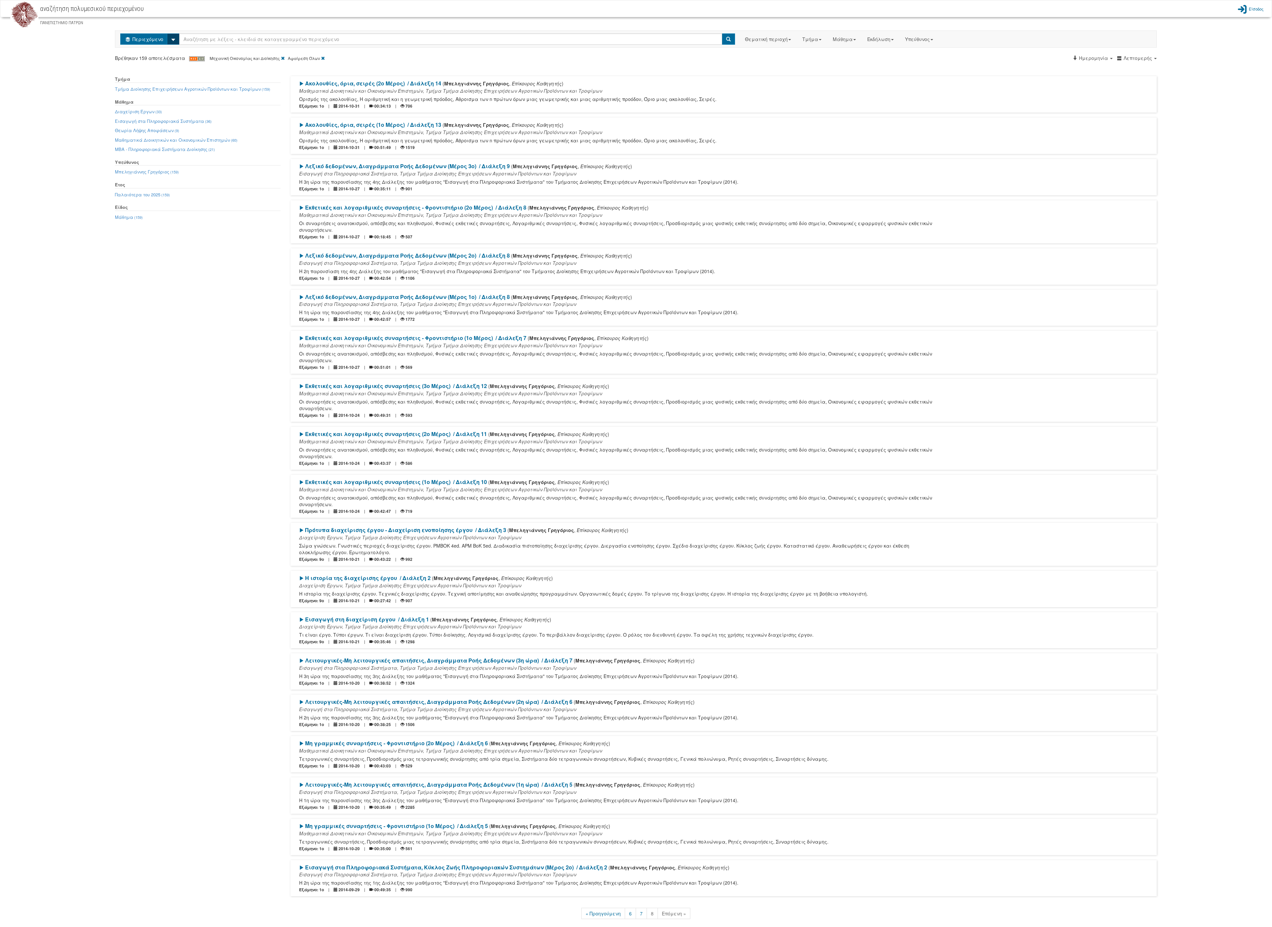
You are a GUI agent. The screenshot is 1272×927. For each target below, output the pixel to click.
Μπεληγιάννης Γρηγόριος (147, 172)
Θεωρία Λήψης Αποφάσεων (147, 130)
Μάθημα (843, 39)
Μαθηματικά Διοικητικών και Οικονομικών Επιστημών (176, 140)
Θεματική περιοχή (766, 39)
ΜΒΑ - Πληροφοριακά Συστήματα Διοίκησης (165, 149)
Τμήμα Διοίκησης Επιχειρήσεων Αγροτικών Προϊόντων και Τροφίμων (192, 89)
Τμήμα (810, 39)
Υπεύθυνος (917, 39)
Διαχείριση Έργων (138, 111)
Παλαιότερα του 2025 (142, 194)
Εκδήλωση (878, 39)
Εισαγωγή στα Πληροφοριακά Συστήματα (163, 121)
